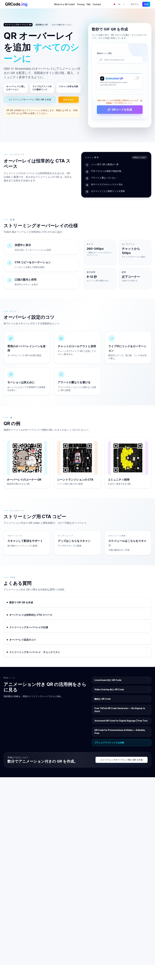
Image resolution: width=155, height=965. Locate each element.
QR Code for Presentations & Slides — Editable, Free (120, 731)
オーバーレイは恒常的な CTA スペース (30, 614)
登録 (146, 4)
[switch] (136, 77)
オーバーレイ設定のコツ (22, 639)
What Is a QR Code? (64, 4)
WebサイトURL (104, 53)
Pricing (80, 4)
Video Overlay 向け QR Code (109, 689)
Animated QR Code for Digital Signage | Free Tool (120, 720)
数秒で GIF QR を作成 (21, 602)
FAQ (89, 4)
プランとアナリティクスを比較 (109, 742)
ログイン (135, 4)
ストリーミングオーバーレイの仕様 (28, 627)
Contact (97, 4)
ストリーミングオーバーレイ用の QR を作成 (30, 99)
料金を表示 (68, 99)
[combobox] (118, 4)
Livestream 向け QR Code (107, 680)
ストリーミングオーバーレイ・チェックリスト (34, 652)
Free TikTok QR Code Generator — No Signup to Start (119, 710)
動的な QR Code (102, 699)
